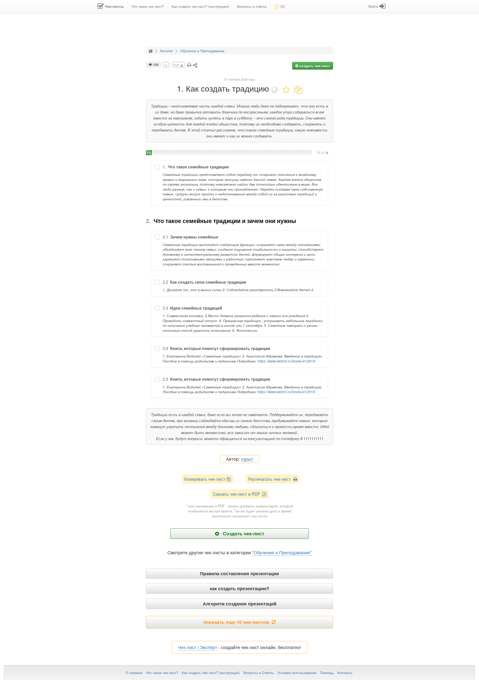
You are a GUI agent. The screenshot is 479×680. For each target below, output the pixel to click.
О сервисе (133, 672)
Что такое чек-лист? (162, 672)
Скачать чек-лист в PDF (237, 494)
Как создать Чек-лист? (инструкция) (211, 672)
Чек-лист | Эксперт (197, 647)
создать (314, 65)
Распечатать (270, 479)
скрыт (247, 459)
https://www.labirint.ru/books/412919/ (286, 360)
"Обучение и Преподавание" (282, 552)
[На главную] (151, 50)
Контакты (344, 672)
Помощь (327, 672)
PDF (177, 65)
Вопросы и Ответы (258, 672)
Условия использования (297, 672)
